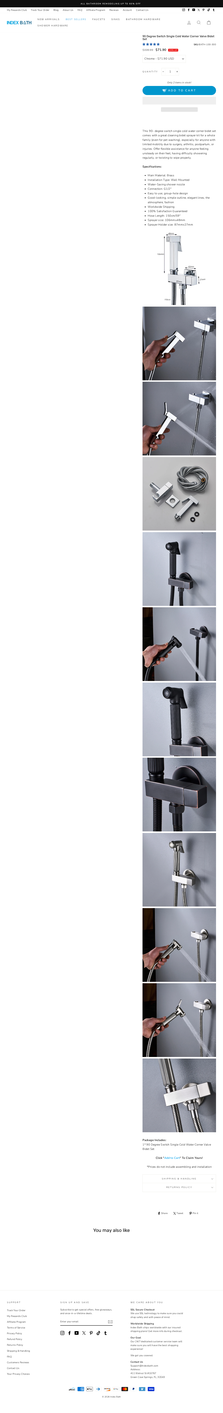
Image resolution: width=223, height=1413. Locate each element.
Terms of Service (16, 1327)
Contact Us (142, 10)
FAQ (80, 10)
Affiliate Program (95, 10)
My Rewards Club (17, 10)
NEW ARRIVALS (48, 19)
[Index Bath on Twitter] (84, 1333)
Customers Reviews (18, 1362)
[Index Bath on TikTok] (98, 1333)
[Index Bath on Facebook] (69, 1333)
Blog (56, 10)
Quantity (150, 71)
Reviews (114, 10)
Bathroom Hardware (143, 19)
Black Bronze (31, 1269)
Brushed (26, 1269)
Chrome (21, 1269)
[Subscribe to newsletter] (110, 1322)
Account (127, 10)
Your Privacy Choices (18, 1374)
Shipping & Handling (179, 1178)
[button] (151, 44)
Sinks (115, 19)
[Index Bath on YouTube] (77, 1333)
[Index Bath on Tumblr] (105, 1333)
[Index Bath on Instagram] (62, 1333)
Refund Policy (14, 1339)
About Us (68, 10)
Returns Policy (179, 1187)
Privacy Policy (14, 1333)
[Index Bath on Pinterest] (91, 1333)
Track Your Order (40, 10)
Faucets (98, 19)
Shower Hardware (52, 25)
